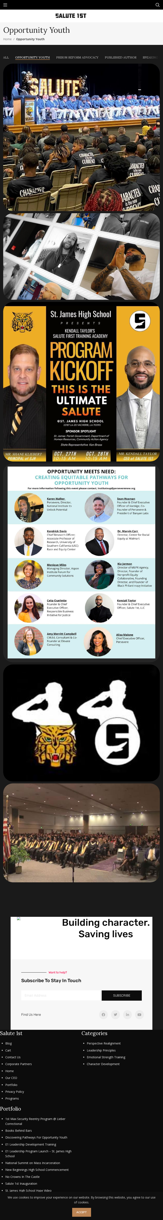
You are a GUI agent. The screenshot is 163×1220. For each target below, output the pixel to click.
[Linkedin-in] (127, 1014)
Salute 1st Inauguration (21, 1183)
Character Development (103, 1064)
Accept (81, 1212)
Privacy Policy (14, 1092)
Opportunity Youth (30, 39)
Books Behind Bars (18, 1131)
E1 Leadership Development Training (30, 1144)
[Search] (157, 5)
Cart (8, 1050)
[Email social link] (99, 16)
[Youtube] (139, 1014)
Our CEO (11, 1078)
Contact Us (13, 1057)
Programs (12, 1098)
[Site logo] (71, 16)
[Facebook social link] (93, 16)
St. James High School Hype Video (28, 1191)
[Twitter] (115, 1014)
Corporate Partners (18, 1064)
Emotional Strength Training (106, 1057)
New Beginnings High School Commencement (37, 1170)
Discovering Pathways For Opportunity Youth (36, 1137)
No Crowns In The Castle (22, 1177)
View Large (156, 67)
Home (7, 39)
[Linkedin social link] (105, 16)
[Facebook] (103, 1014)
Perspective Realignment (104, 1043)
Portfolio (11, 1085)
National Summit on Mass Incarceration (32, 1163)
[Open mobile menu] (5, 5)
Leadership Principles (101, 1050)
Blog (8, 1043)
